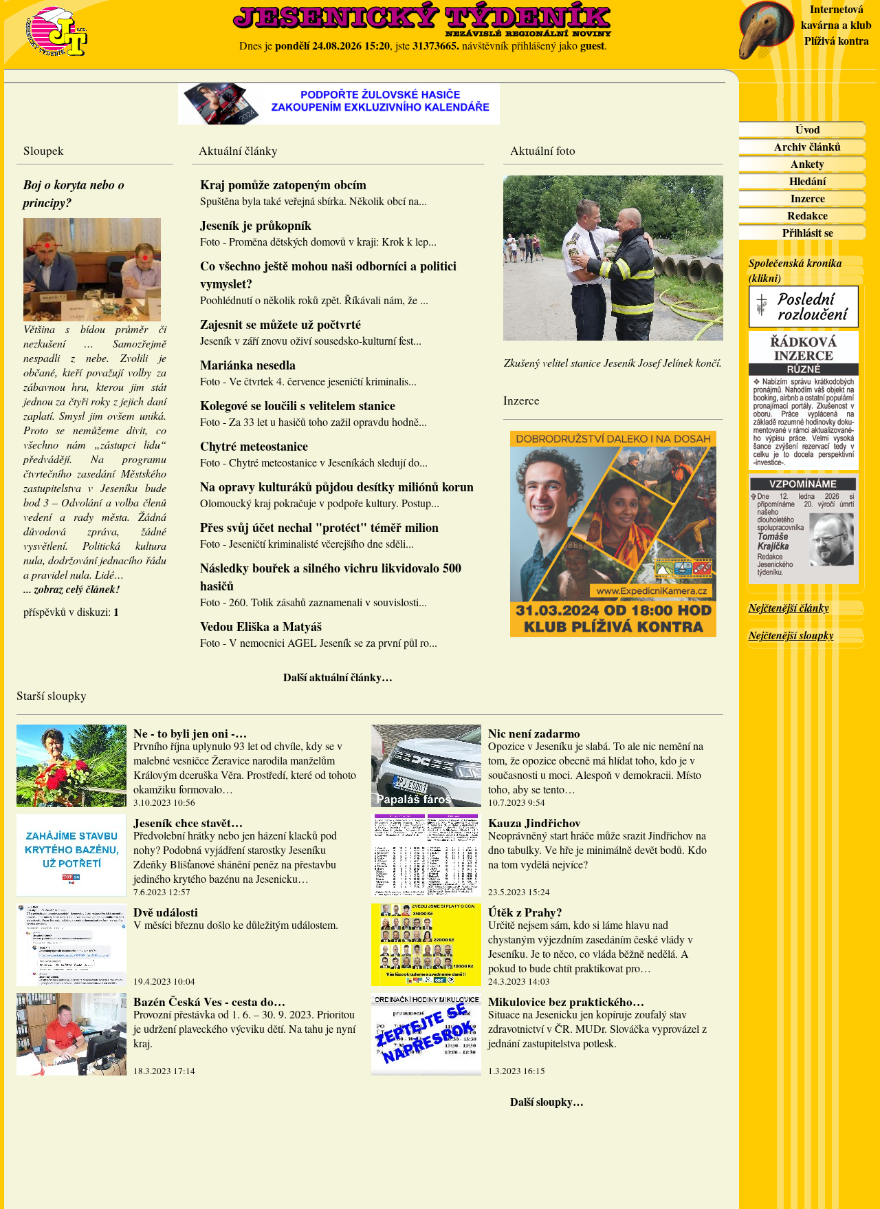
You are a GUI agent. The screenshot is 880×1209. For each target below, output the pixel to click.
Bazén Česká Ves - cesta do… (209, 1001)
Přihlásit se (807, 232)
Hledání (807, 181)
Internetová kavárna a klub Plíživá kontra (836, 24)
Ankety (807, 163)
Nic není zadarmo (534, 733)
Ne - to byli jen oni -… (190, 733)
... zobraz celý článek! (71, 589)
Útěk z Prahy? (525, 912)
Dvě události (165, 912)
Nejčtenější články (789, 607)
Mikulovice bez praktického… (566, 1001)
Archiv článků (807, 146)
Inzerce (808, 198)
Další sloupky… (547, 1101)
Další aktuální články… (338, 677)
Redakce (807, 215)
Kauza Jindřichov (534, 822)
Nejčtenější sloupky (791, 635)
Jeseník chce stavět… (188, 822)
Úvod (807, 129)
